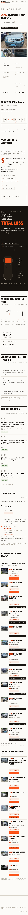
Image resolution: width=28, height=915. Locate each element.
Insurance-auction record (9, 8)
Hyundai (21, 8)
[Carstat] (5, 2)
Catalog (17, 1)
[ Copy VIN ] (14, 125)
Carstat (3, 905)
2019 (7, 9)
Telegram (20, 911)
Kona (2, 9)
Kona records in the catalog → (10, 743)
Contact (22, 1)
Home (13, 1)
